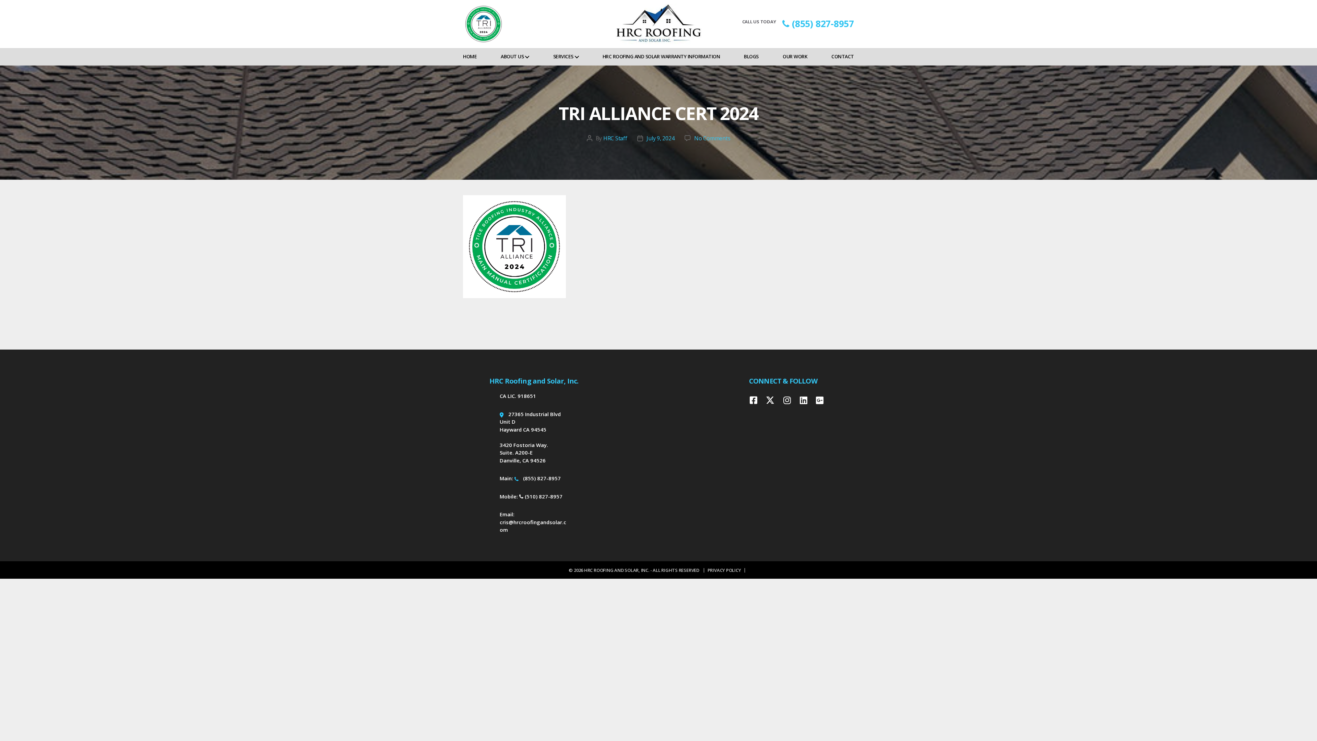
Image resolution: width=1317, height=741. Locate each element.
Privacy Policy (724, 570)
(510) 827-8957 (542, 496)
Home (470, 56)
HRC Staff (615, 138)
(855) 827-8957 (823, 23)
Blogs (751, 56)
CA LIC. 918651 (518, 395)
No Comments (712, 138)
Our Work (795, 56)
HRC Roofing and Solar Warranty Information (661, 56)
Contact (842, 56)
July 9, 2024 (660, 138)
